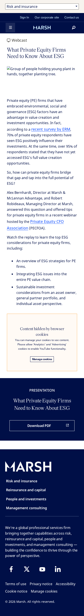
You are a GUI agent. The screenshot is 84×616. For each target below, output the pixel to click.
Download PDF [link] (39, 425)
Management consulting (26, 508)
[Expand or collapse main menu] (10, 27)
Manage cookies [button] (44, 591)
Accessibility (65, 583)
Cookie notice (16, 591)
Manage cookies (42, 359)
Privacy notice (41, 583)
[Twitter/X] (27, 569)
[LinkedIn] (58, 569)
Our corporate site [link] (47, 17)
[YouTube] (42, 569)
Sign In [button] (24, 17)
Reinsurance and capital (26, 490)
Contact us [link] (71, 17)
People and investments (26, 499)
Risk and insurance (21, 481)
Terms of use (15, 583)
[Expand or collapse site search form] (73, 27)
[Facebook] (11, 569)
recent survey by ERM (50, 129)
